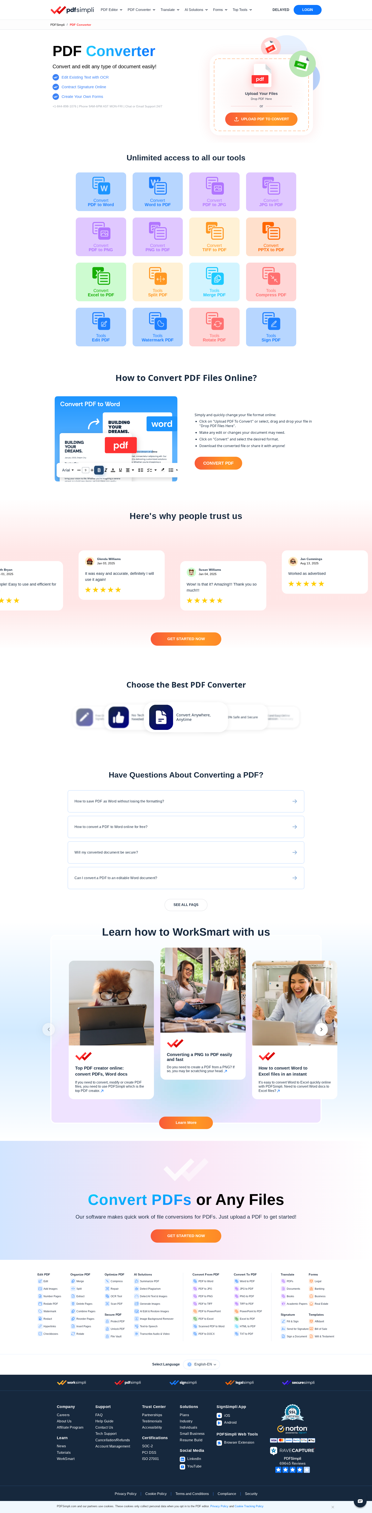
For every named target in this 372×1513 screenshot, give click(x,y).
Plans (184, 1415)
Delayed (281, 10)
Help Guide (104, 1421)
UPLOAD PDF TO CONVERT (265, 119)
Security (251, 1494)
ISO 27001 (150, 1459)
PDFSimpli (57, 24)
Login (307, 10)
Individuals (188, 1427)
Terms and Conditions (192, 1494)
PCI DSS (149, 1452)
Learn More (186, 1122)
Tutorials (64, 1452)
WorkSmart (65, 1459)
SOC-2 (147, 1446)
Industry (186, 1421)
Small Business (192, 1433)
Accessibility (152, 1427)
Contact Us (104, 1427)
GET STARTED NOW (186, 639)
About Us (64, 1421)
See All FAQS (186, 905)
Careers (63, 1415)
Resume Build (191, 1440)
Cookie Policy (156, 1494)
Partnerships (152, 1415)
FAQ (98, 1415)
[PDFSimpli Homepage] (72, 9)
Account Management (112, 1446)
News (61, 1446)
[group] (186, 717)
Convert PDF (218, 463)
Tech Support (105, 1433)
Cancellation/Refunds (112, 1440)
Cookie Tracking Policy (249, 1506)
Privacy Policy (125, 1494)
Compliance (227, 1494)
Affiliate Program (70, 1427)
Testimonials (152, 1421)
